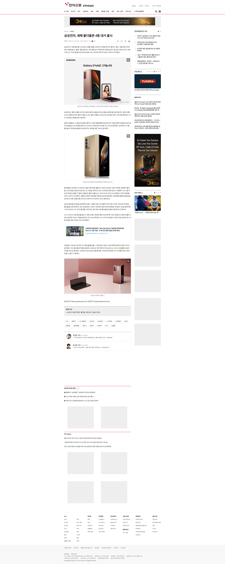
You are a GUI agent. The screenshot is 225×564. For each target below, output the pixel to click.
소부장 (72, 31)
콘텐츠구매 (126, 525)
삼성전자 (100, 321)
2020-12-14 (89, 41)
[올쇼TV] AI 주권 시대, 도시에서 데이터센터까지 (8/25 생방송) (83, 438)
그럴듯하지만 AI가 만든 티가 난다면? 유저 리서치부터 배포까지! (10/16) (86, 442)
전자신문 (154, 519)
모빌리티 (85, 11)
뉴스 (65, 516)
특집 (77, 538)
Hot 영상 (101, 525)
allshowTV (113, 522)
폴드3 (92, 326)
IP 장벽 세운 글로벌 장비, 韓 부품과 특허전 (148, 50)
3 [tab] (151, 71)
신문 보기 (125, 522)
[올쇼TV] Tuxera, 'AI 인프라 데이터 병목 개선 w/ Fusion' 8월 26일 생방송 (147, 103)
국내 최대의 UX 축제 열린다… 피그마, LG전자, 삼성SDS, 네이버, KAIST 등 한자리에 (147, 122)
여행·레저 (90, 532)
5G (67, 321)
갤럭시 (74, 321)
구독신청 (147, 6)
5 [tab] (154, 71)
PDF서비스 (113, 528)
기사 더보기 (84, 335)
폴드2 (84, 326)
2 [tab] (160, 31)
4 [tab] (152, 71)
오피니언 (128, 11)
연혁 (153, 525)
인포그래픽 (102, 532)
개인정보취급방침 (140, 532)
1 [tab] (158, 31)
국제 (77, 528)
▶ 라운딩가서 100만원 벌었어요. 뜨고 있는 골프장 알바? (81, 401)
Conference (113, 519)
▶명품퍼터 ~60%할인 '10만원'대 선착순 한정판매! (79, 392)
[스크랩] (121, 41)
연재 (77, 541)
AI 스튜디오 (102, 522)
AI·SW (66, 11)
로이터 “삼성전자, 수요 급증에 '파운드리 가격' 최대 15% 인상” (148, 37)
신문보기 (141, 6)
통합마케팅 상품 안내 (141, 525)
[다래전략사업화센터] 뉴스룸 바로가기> (96, 233)
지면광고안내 (139, 519)
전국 (77, 532)
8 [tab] (160, 71)
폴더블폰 (76, 326)
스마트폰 (109, 321)
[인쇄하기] (129, 41)
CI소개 (154, 528)
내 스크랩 (125, 532)
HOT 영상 (138, 193)
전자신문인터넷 (156, 522)
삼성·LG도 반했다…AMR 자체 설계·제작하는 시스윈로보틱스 (91, 347)
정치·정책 (120, 11)
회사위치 (154, 532)
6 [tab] (156, 71)
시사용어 (112, 525)
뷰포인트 (101, 528)
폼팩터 (122, 248)
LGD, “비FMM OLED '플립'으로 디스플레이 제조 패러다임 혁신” (148, 56)
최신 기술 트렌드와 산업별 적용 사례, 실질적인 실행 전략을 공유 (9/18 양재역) (87, 446)
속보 (65, 519)
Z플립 (113, 326)
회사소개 (73, 554)
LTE (106, 123)
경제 (97, 11)
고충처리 (138, 535)
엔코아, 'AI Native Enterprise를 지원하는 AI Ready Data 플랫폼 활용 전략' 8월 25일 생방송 (147, 110)
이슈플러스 (102, 519)
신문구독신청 (126, 519)
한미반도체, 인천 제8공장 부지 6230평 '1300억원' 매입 (147, 43)
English (134, 6)
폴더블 (68, 326)
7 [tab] (158, 71)
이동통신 (118, 321)
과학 (112, 11)
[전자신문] (79, 4)
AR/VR (100, 326)
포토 (89, 522)
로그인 (154, 6)
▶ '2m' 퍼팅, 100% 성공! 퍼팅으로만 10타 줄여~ (79, 397)
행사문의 (138, 522)
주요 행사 (138, 72)
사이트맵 (122, 548)
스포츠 (78, 535)
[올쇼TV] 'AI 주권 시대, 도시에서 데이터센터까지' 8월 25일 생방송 (147, 115)
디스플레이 (83, 321)
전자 (79, 11)
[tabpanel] (147, 50)
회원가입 (158, 6)
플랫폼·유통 (105, 11)
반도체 (73, 11)
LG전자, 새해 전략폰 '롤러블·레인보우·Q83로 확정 (83, 312)
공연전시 (90, 525)
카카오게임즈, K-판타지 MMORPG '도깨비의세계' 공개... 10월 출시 (93, 338)
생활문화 (90, 528)
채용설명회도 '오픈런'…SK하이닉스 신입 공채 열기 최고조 (148, 62)
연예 (89, 519)
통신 (92, 11)
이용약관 (138, 528)
